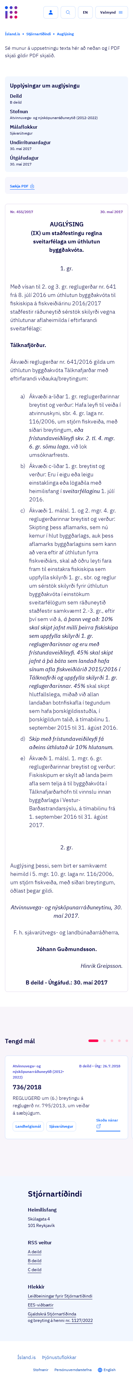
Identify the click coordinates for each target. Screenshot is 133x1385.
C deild (34, 1269)
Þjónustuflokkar (59, 1357)
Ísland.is (26, 1357)
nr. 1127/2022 (79, 1320)
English (110, 1369)
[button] (50, 12)
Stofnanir (40, 1369)
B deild (34, 1260)
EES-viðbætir (41, 1305)
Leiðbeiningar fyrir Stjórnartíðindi (60, 1296)
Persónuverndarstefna (73, 1369)
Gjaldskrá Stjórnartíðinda (52, 1314)
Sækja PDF (19, 186)
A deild (34, 1251)
